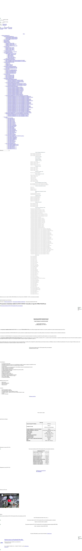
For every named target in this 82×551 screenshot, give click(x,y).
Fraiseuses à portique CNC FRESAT (35, 172)
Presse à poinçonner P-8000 (34, 206)
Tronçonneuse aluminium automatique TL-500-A (37, 225)
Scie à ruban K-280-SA (34, 283)
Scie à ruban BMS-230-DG (34, 266)
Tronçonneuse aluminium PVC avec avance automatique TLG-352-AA (40, 251)
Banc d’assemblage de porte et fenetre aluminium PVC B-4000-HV (39, 184)
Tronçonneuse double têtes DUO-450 (35, 194)
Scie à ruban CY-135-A (34, 259)
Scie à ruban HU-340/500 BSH (35, 280)
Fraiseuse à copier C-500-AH (34, 170)
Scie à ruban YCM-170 (34, 258)
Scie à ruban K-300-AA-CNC (35, 291)
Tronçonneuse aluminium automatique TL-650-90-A (38, 220)
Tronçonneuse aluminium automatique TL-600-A (37, 226)
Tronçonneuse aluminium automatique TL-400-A (37, 224)
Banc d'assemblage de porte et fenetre (41, 182)
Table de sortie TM (33, 177)
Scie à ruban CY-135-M (34, 260)
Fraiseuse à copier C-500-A (34, 169)
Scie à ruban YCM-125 (34, 257)
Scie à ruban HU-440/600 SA (35, 282)
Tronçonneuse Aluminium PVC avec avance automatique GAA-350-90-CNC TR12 (42, 243)
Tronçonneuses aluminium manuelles (35, 208)
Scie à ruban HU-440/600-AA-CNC (35, 289)
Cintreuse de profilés (38, 156)
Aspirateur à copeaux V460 (34, 161)
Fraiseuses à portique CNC (39, 171)
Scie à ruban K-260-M (34, 267)
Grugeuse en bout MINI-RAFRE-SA (35, 197)
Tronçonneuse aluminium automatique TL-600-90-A (38, 219)
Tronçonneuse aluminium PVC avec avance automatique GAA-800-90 (40, 246)
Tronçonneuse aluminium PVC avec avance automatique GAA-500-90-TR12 (41, 245)
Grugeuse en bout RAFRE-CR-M (34, 198)
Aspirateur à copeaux (38, 160)
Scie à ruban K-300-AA (34, 290)
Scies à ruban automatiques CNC (34, 287)
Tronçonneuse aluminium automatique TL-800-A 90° (38, 222)
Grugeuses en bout (38, 195)
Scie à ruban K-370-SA (34, 286)
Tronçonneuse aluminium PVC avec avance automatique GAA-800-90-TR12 (41, 248)
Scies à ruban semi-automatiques (34, 277)
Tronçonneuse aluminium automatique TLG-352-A (37, 223)
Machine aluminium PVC (8, 301)
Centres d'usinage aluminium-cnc (40, 152)
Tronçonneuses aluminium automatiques (35, 217)
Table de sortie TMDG (34, 179)
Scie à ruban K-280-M (34, 268)
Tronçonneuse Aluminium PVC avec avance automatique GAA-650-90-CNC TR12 (42, 239)
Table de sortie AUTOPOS (34, 180)
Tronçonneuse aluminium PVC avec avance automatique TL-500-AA (40, 253)
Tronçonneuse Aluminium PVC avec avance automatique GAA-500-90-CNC (41, 229)
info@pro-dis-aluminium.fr (5, 24)
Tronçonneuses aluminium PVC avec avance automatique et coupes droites (40, 228)
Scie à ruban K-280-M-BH (34, 269)
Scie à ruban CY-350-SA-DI (34, 279)
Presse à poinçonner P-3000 (34, 203)
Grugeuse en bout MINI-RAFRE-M (35, 196)
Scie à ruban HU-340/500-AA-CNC (35, 288)
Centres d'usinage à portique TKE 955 (35, 155)
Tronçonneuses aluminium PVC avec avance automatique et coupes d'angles (40, 250)
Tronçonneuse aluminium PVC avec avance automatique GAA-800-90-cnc (41, 247)
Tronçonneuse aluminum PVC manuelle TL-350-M (37, 209)
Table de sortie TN (33, 178)
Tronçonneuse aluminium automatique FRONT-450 (37, 227)
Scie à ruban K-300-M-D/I (34, 270)
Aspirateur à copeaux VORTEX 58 (35, 162)
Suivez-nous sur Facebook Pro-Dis (14, 539)
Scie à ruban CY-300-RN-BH (34, 265)
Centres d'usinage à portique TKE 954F (35, 154)
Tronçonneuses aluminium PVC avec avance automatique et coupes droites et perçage (41, 249)
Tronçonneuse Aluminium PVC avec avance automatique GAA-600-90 (40, 231)
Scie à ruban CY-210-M (34, 261)
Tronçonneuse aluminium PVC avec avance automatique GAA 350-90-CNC (41, 241)
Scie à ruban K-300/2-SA (34, 285)
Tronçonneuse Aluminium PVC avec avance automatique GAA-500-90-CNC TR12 (42, 230)
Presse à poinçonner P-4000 (34, 205)
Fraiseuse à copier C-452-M (34, 167)
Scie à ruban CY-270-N (34, 263)
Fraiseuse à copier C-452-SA (34, 168)
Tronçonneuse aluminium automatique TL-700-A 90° (38, 221)
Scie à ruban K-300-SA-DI (34, 284)
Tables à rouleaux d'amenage (34, 181)
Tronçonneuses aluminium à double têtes (40, 192)
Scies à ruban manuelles (33, 256)
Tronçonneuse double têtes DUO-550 (35, 193)
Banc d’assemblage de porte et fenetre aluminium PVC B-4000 (38, 183)
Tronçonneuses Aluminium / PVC (40, 207)
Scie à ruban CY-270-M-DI (34, 262)
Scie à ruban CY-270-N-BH (34, 264)
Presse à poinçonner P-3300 (34, 204)
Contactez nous (49, 533)
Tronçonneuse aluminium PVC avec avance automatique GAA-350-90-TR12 (41, 242)
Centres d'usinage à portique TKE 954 (35, 153)
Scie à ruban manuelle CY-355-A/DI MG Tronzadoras (38, 278)
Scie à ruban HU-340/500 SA (35, 281)
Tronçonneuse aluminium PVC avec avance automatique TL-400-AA (40, 252)
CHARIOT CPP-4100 (33, 190)
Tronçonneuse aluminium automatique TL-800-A (37, 218)
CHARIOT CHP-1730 (33, 189)
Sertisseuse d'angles (38, 159)
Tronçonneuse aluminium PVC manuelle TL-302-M (38, 210)
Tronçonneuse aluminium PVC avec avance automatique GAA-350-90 (40, 240)
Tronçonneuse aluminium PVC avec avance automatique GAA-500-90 (40, 244)
